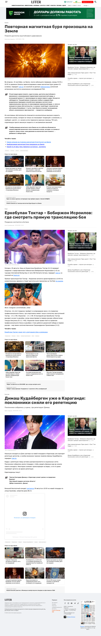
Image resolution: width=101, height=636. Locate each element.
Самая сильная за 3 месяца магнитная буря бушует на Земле (29, 142)
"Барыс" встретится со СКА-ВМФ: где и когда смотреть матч (24, 384)
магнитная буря (24, 150)
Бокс (18, 335)
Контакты (54, 608)
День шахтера (42, 542)
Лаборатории (45, 87)
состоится (30, 488)
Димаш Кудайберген (28, 542)
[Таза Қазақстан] (77, 2)
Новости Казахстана (18, 5)
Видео (20, 542)
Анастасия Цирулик (10, 39)
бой (33, 335)
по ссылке (59, 281)
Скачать (82, 626)
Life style (43, 5)
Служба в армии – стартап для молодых (80, 78)
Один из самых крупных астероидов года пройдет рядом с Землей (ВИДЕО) (28, 198)
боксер (37, 335)
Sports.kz (16, 275)
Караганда (14, 542)
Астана (13, 335)
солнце (12, 150)
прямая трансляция (25, 335)
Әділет (64, 5)
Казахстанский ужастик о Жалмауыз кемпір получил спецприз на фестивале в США (31, 590)
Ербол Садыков (8, 410)
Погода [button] (86, 5)
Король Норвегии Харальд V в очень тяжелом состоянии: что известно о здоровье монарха (81, 59)
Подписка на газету (88, 2)
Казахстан (7, 335)
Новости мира (29, 5)
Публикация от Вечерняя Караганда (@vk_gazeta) (24, 537)
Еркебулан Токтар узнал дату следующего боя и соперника (26, 332)
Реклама (54, 604)
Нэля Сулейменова (9, 225)
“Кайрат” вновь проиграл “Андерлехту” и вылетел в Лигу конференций (27, 388)
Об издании (54, 602)
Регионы (58, 5)
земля (17, 150)
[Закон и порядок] (68, 2)
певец (36, 542)
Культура (53, 5)
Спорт (48, 5)
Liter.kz (21, 87)
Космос (7, 150)
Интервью (36, 5)
